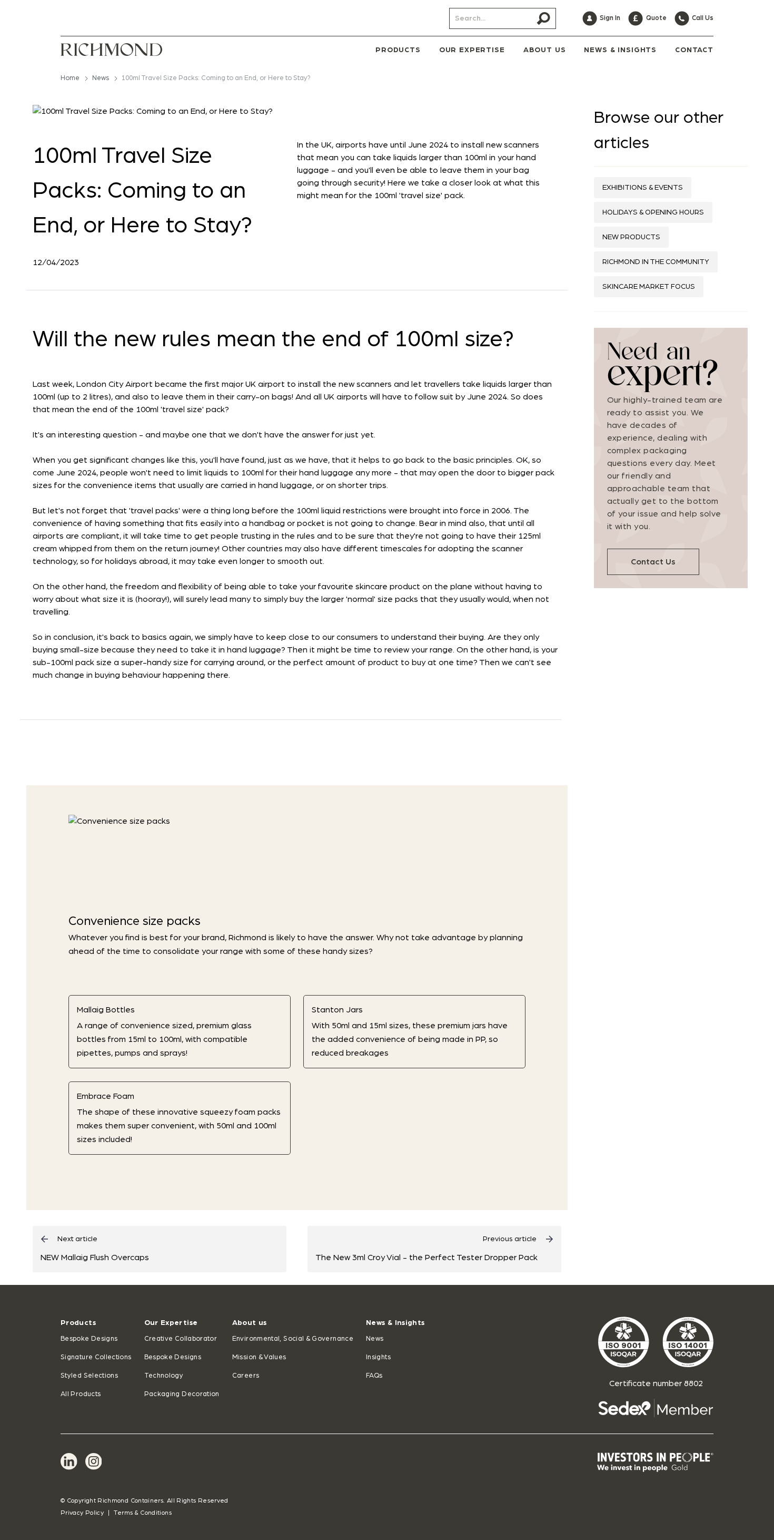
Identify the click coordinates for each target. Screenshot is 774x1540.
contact (694, 50)
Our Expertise (171, 1323)
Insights (378, 1357)
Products (78, 1323)
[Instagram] (93, 1461)
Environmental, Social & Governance (292, 1339)
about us (544, 50)
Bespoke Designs (89, 1339)
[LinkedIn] (69, 1461)
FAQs (374, 1375)
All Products (81, 1394)
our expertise (472, 50)
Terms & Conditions (142, 1512)
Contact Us (653, 562)
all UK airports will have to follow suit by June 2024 (410, 397)
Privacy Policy (82, 1512)
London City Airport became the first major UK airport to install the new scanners (234, 384)
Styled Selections (89, 1375)
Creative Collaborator (180, 1339)
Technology (164, 1375)
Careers (246, 1375)
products (398, 50)
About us (249, 1323)
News (100, 78)
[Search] (543, 18)
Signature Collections (96, 1357)
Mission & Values (259, 1357)
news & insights (620, 50)
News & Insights (395, 1323)
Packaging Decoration (182, 1394)
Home (70, 78)
